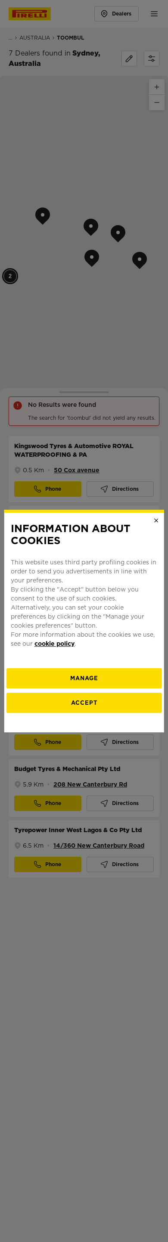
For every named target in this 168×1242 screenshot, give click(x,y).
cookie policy (54, 643)
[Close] (155, 520)
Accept (84, 703)
